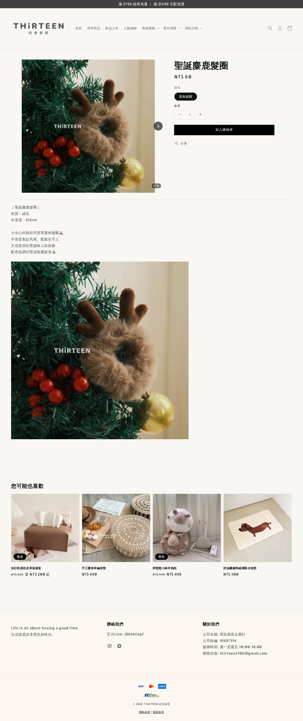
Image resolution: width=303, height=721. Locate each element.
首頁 (78, 28)
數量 (177, 105)
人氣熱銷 (130, 28)
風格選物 (148, 28)
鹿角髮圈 (185, 96)
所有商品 (93, 28)
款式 (177, 87)
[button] (270, 28)
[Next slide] (158, 126)
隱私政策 (144, 712)
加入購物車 (224, 129)
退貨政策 (158, 712)
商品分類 (191, 28)
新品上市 (111, 28)
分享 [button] (184, 143)
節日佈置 (169, 28)
